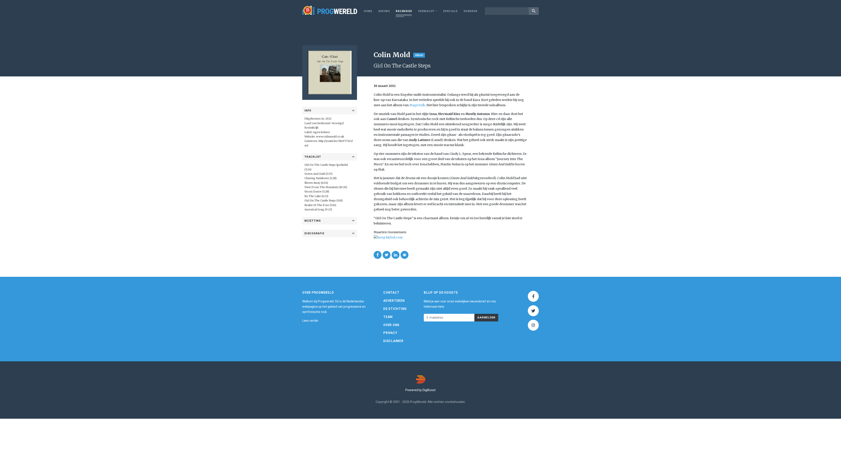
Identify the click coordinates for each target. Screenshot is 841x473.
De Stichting (395, 309)
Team (388, 317)
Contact (391, 292)
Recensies (404, 11)
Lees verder (310, 320)
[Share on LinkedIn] (395, 255)
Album (419, 55)
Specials (450, 11)
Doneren (470, 11)
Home (368, 11)
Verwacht (426, 11)
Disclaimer (393, 341)
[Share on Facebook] (378, 255)
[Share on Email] (404, 255)
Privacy (390, 333)
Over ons (391, 325)
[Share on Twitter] (386, 255)
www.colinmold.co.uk (330, 136)
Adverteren (394, 300)
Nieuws (384, 11)
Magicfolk (417, 105)
